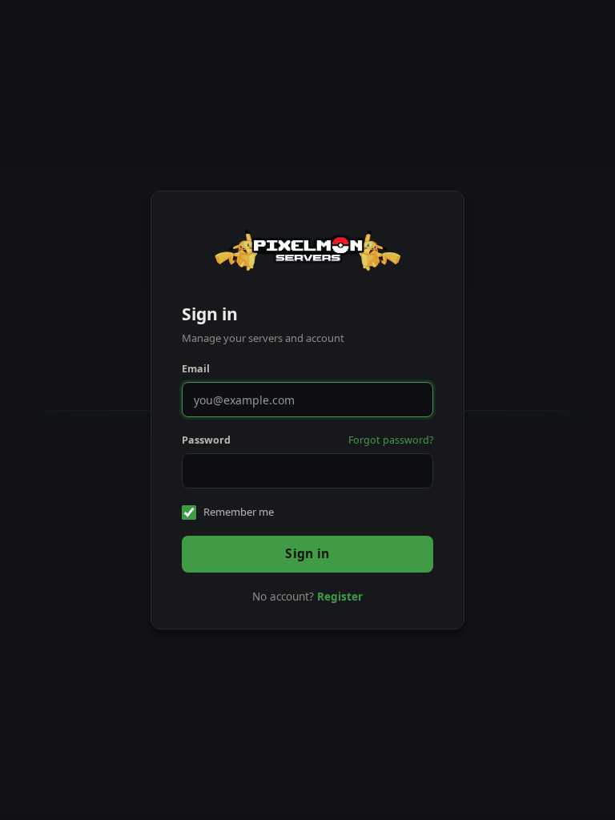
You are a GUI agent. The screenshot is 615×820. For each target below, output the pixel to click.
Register (340, 596)
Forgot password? (390, 440)
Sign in (307, 553)
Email (196, 369)
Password (206, 440)
